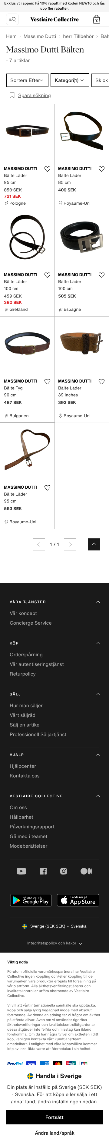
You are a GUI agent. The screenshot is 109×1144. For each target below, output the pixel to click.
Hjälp (17, 755)
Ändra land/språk (54, 1132)
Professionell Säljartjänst (38, 734)
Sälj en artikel (25, 724)
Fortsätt (54, 1117)
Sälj (15, 694)
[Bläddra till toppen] (94, 544)
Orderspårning (26, 654)
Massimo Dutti (40, 36)
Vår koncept (23, 613)
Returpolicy (23, 673)
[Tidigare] (39, 544)
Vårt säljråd (22, 715)
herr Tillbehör (78, 36)
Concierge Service (31, 622)
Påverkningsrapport (32, 826)
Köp (14, 643)
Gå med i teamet (28, 836)
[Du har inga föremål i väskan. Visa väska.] (96, 19)
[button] (96, 19)
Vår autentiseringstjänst (37, 664)
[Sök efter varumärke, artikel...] (12, 19)
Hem (11, 36)
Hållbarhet (21, 817)
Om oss (18, 807)
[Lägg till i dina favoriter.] (47, 169)
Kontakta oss (25, 775)
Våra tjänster (28, 602)
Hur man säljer (26, 705)
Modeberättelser (28, 845)
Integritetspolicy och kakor (51, 943)
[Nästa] (70, 544)
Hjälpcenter (23, 766)
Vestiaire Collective (36, 796)
